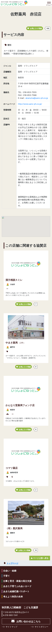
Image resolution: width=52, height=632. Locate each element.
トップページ (12, 563)
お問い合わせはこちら (28, 621)
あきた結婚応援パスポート (16, 591)
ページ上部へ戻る (40, 558)
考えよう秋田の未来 (13, 596)
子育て (6, 576)
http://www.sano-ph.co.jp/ (30, 104)
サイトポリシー (41, 626)
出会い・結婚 (9, 570)
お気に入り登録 (36, 28)
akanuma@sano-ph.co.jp (37, 98)
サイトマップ (11, 626)
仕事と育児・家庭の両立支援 (17, 581)
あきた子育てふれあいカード (17, 586)
